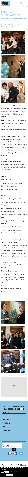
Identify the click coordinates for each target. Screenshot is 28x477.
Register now (5, 286)
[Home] (5, 3)
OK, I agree (3, 475)
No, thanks (9, 475)
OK (14, 449)
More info (6, 472)
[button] (14, 386)
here (25, 129)
